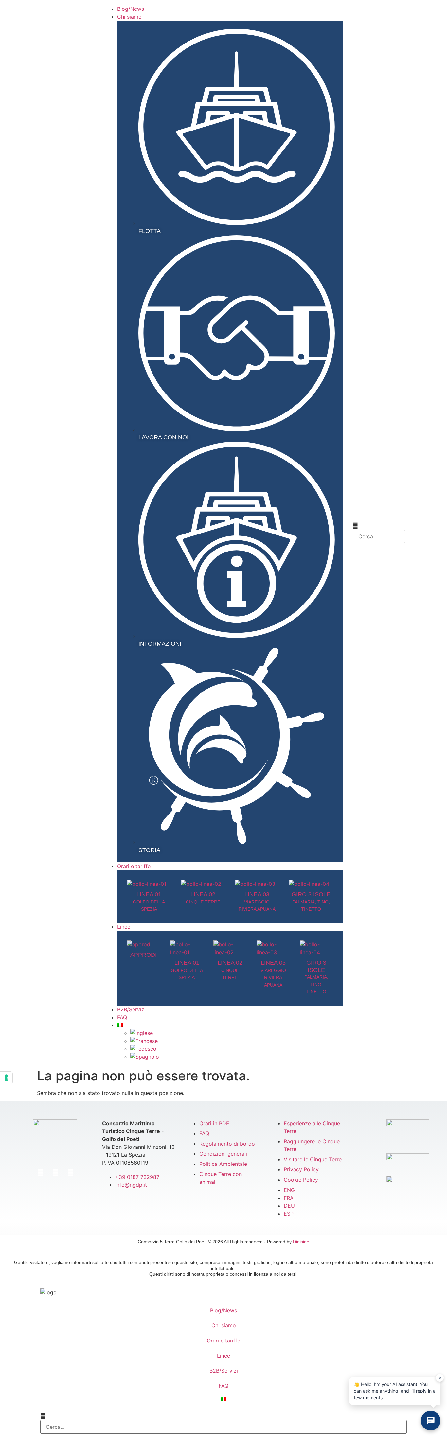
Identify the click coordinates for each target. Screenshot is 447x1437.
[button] (379, 526)
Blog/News (223, 1310)
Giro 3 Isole (311, 901)
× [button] (440, 1378)
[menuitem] (230, 1025)
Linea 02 (230, 969)
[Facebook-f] (40, 1173)
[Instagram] (55, 1173)
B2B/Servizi (223, 1370)
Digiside (301, 1241)
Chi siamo (223, 1325)
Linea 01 (149, 901)
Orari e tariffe (223, 1340)
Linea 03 (257, 901)
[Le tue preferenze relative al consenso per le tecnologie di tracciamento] (6, 1078)
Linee (223, 1355)
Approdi (143, 955)
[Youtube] (70, 1173)
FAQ (223, 1385)
